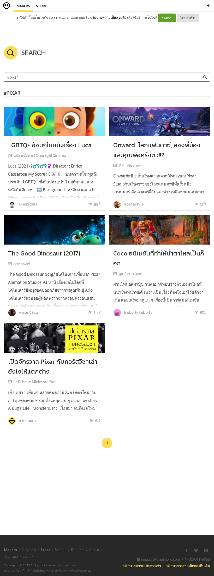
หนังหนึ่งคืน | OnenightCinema (39, 155)
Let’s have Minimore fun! (34, 382)
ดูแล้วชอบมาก (130, 274)
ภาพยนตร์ (21, 264)
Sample (61, 549)
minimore (27, 421)
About (94, 549)
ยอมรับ (167, 18)
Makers (23, 6)
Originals (28, 549)
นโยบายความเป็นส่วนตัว (108, 17)
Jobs (26, 556)
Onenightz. (28, 204)
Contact (11, 556)
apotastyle (133, 204)
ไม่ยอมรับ (187, 18)
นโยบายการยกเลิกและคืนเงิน (188, 566)
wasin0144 (28, 312)
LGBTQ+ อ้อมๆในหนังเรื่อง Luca (50, 145)
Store (41, 6)
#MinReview (129, 165)
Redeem (78, 549)
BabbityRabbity (137, 312)
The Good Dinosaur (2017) (44, 253)
